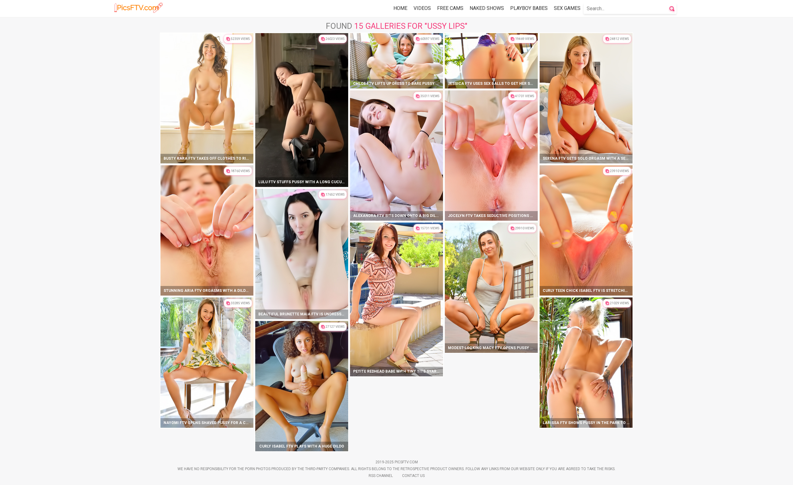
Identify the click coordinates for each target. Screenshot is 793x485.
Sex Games (567, 8)
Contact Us (413, 476)
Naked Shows (487, 8)
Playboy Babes (529, 8)
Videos (422, 8)
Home (400, 8)
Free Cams (450, 8)
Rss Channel (381, 476)
